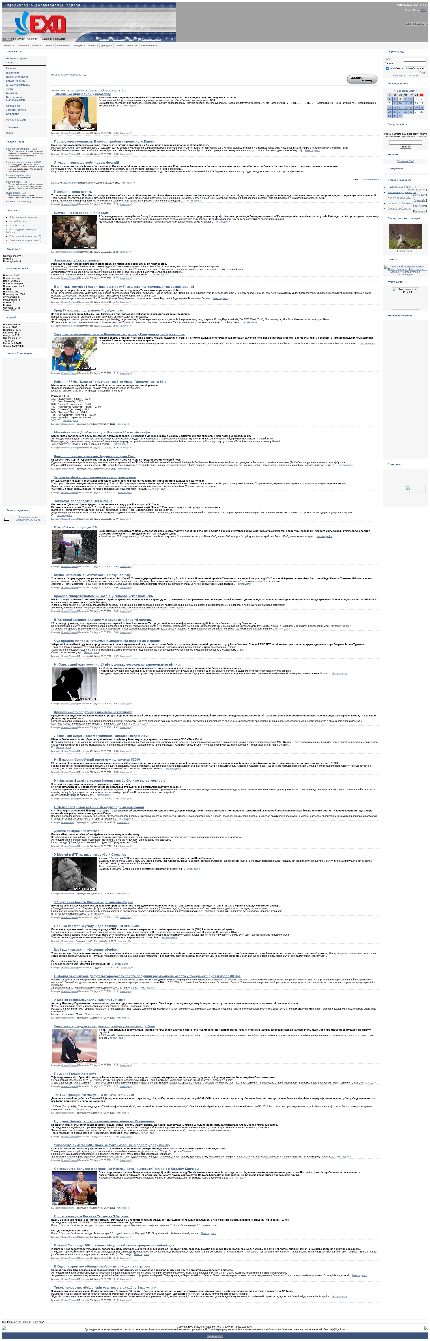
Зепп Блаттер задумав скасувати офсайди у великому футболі (104, 1026)
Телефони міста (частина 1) (25, 236)
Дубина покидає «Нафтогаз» (76, 831)
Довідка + (106, 45)
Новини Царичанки (17, 201)
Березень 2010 (406, 90)
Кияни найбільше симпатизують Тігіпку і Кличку (92, 575)
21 (421, 107)
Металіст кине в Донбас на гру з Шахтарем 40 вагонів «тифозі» (104, 432)
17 (400, 107)
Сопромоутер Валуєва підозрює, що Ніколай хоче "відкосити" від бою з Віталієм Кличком (126, 1168)
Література (420, 211)
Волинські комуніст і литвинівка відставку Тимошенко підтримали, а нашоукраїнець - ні (124, 286)
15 (389, 107)
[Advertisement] (215, 63)
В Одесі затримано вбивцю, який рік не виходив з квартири (102, 1266)
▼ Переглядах (75, 90)
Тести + (119, 45)
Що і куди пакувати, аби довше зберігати (87, 949)
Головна (104, 39)
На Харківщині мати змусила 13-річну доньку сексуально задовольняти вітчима (117, 664)
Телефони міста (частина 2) (25, 240)
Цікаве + (49, 45)
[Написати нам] (172, 39)
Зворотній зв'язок (16, 109)
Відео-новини (13, 192)
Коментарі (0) (126, 133)
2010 (65, 74)
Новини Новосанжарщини (21, 162)
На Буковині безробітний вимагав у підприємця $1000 (97, 759)
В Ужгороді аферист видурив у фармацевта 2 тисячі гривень (103, 619)
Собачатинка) (405, 251)
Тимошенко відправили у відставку (82, 94)
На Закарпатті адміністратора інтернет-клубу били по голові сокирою (109, 780)
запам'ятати (396, 68)
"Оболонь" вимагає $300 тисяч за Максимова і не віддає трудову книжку (112, 1145)
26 (411, 111)
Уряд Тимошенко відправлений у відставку (88, 310)
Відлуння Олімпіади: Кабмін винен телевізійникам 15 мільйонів (104, 1121)
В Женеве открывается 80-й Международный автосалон (99, 807)
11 (405, 103)
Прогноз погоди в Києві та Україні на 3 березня (91, 1216)
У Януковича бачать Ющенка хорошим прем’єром (93, 902)
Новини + (9, 45)
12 (411, 103)
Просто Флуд (418, 195)
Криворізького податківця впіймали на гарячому (93, 712)
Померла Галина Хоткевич (75, 1073)
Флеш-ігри (132, 45)
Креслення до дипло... (400, 192)
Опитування (13, 105)
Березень (75, 74)
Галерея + (23, 45)
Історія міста (16, 225)
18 (405, 107)
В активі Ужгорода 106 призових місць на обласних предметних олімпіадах (114, 1245)
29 (389, 116)
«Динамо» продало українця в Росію (83, 501)
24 (400, 111)
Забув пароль (399, 76)
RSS (423, 10)
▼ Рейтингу (92, 90)
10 (400, 103)
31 (400, 116)
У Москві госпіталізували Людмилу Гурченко (89, 999)
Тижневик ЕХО (405, 161)
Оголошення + (149, 45)
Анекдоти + (79, 45)
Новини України (15, 175)
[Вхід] (166, 39)
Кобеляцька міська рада (23, 217)
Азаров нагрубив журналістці (77, 260)
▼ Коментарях (108, 90)
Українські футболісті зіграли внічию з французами (95, 477)
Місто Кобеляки (18, 221)
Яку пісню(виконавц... (400, 197)
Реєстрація (119, 39)
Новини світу (13, 181)
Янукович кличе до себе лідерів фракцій (86, 162)
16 (394, 107)
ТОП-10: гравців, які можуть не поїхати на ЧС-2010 (94, 1095)
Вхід (131, 39)
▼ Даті (122, 90)
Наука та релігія (417, 189)
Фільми (10, 133)
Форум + (93, 45)
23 (394, 111)
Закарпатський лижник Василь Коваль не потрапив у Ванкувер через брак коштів (119, 334)
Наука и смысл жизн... (400, 187)
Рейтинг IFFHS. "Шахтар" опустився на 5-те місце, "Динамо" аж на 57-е (110, 381)
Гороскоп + (63, 45)
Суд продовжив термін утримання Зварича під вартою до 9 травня (107, 640)
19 (411, 107)
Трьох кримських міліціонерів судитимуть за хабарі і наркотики (105, 1287)
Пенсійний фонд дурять (73, 191)
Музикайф (420, 200)
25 (405, 111)
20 (416, 107)
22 (389, 111)
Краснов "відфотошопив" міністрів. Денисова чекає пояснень (103, 596)
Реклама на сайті (16, 119)
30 (394, 116)
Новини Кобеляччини (18, 148)
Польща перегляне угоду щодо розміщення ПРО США (96, 926)
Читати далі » (130, 105)
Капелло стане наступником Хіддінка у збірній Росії (94, 456)
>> (415, 187)
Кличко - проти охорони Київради (81, 212)
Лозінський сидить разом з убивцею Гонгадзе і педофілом (101, 736)
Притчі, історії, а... (398, 208)
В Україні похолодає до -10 (75, 527)
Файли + (36, 45)
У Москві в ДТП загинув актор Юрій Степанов (90, 854)
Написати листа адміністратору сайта (28, 518)
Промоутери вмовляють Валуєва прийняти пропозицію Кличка (104, 141)
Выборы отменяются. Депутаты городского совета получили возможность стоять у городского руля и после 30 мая (147, 976)
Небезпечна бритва (399, 203)
